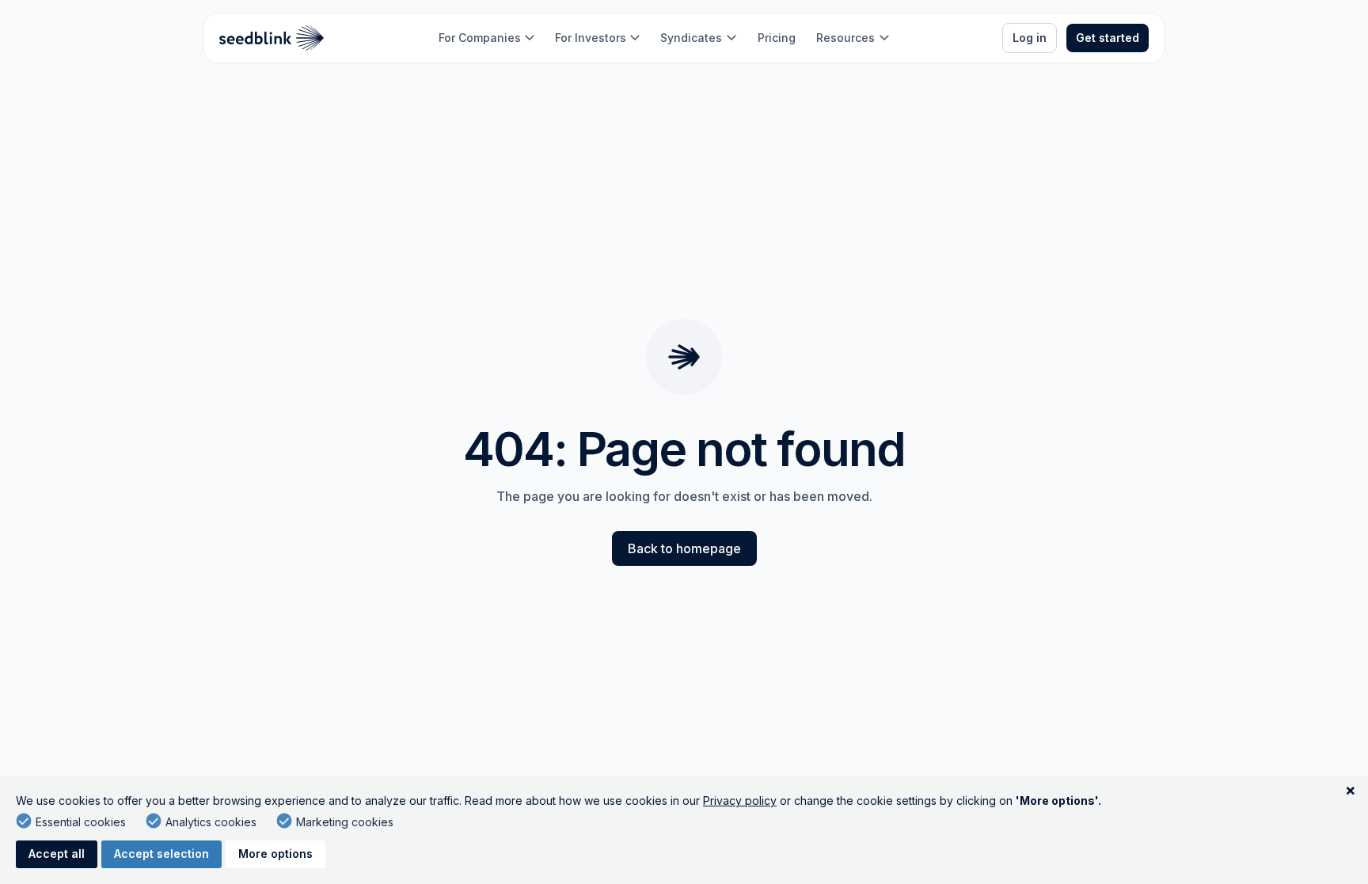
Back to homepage (684, 548)
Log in (1030, 37)
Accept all (56, 853)
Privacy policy (740, 800)
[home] (272, 38)
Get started (1107, 37)
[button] (486, 38)
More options (275, 853)
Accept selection (161, 853)
